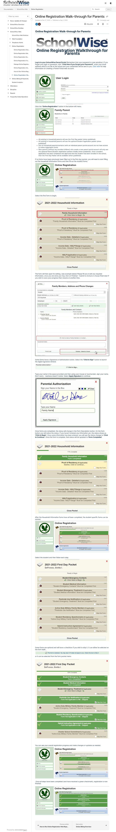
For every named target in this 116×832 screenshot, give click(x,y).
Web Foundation (17, 39)
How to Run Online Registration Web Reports (21, 71)
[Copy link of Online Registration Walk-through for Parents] (107, 17)
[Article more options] (107, 24)
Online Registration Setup (21, 53)
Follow (89, 24)
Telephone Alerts (17, 42)
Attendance (13, 86)
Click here (96, 66)
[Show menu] (105, 3)
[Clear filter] (28, 16)
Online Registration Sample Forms (21, 57)
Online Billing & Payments (20, 79)
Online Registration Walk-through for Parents (21, 75)
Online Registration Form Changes (21, 61)
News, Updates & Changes (18, 21)
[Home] (16, 3)
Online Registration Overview (21, 50)
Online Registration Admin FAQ (21, 68)
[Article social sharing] (98, 24)
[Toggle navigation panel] (31, 18)
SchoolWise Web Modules (20, 35)
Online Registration (37, 9)
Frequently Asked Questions (19, 97)
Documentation (8, 9)
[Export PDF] (103, 24)
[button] (102, 9)
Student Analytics (17, 82)
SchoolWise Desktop (16, 28)
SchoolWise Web (22, 9)
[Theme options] (111, 3)
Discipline (13, 89)
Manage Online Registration (21, 64)
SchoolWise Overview (17, 24)
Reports (12, 93)
